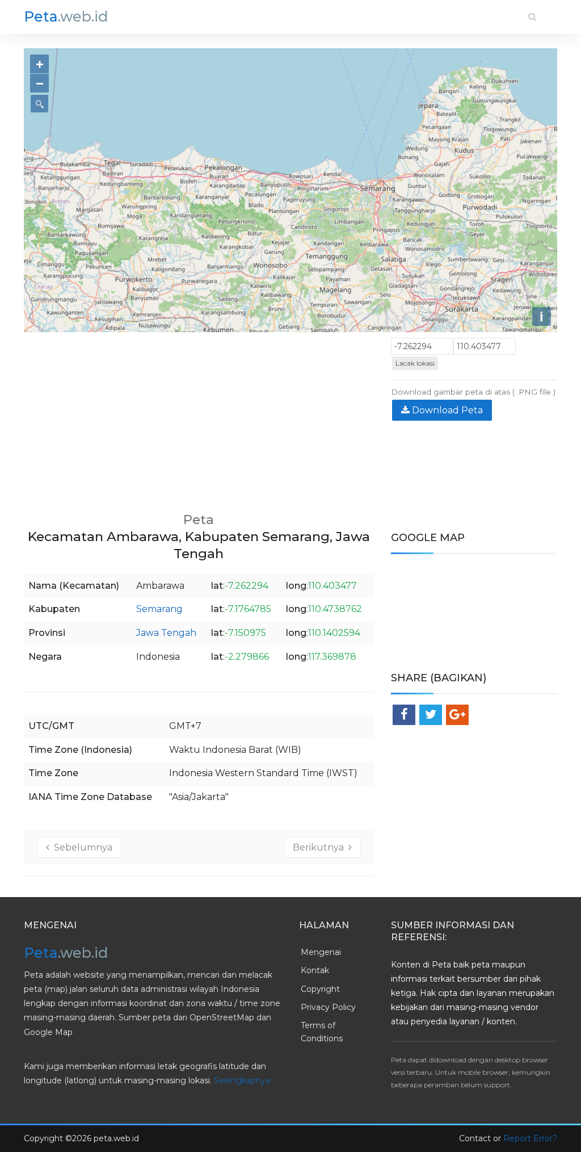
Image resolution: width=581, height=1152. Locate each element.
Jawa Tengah (166, 632)
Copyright (320, 989)
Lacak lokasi (415, 363)
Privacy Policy (328, 1007)
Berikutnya (320, 847)
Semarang (159, 609)
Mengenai (321, 952)
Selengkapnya (242, 1080)
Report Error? (530, 1138)
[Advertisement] (199, 417)
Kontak (315, 970)
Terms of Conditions (322, 1031)
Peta (66, 16)
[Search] (532, 16)
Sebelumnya (80, 847)
